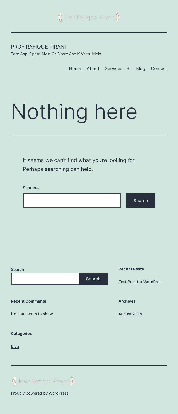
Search (17, 269)
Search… (31, 187)
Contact (159, 68)
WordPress (59, 393)
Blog (140, 68)
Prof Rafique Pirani (38, 47)
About (93, 68)
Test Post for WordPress (141, 281)
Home (75, 68)
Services (113, 68)
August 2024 (130, 314)
